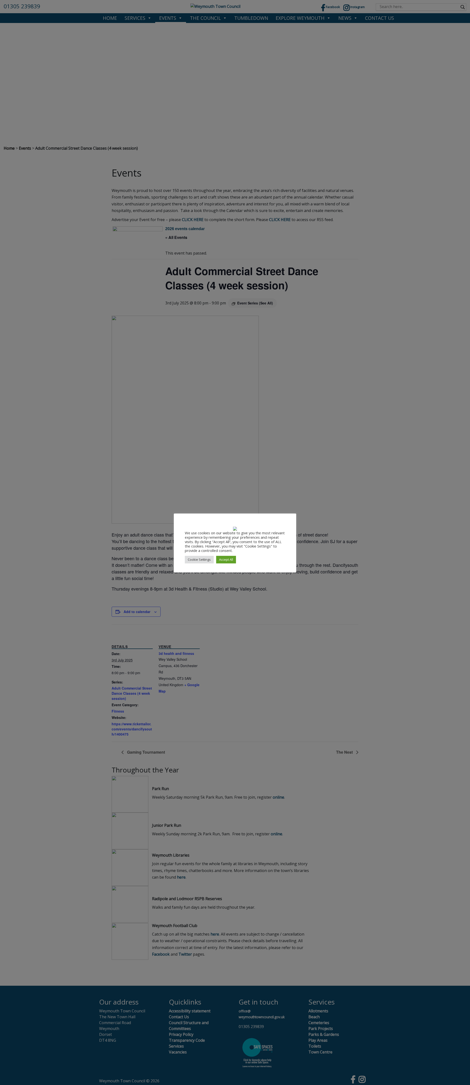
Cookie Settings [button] (199, 559)
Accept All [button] (226, 559)
